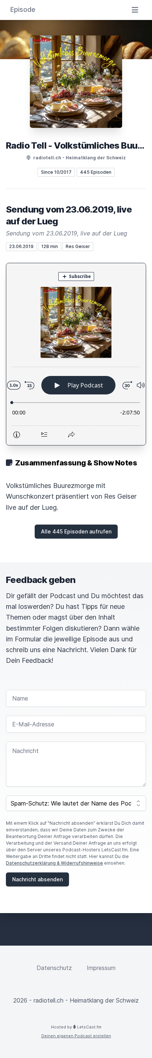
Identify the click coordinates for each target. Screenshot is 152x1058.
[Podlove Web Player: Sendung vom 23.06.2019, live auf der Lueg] (76, 354)
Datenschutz (54, 967)
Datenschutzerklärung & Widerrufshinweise (54, 863)
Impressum (101, 967)
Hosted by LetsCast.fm (76, 1027)
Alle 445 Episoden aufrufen (76, 531)
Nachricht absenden (37, 879)
